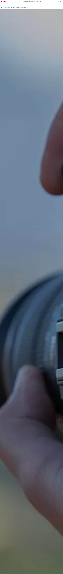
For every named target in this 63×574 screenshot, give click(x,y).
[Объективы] (29, 4)
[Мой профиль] (61, 1)
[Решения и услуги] (45, 4)
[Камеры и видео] (24, 4)
